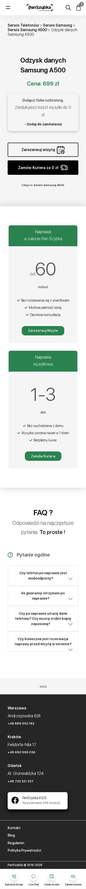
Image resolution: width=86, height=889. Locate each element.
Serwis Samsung (57, 25)
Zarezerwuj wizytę (38, 149)
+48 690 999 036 (21, 752)
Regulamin (16, 843)
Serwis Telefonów (23, 25)
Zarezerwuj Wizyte (43, 331)
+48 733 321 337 (20, 781)
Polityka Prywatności (24, 850)
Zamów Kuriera (43, 456)
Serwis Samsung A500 (27, 30)
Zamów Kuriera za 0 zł (38, 167)
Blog (11, 835)
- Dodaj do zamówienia (43, 124)
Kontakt (14, 828)
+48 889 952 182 (21, 723)
